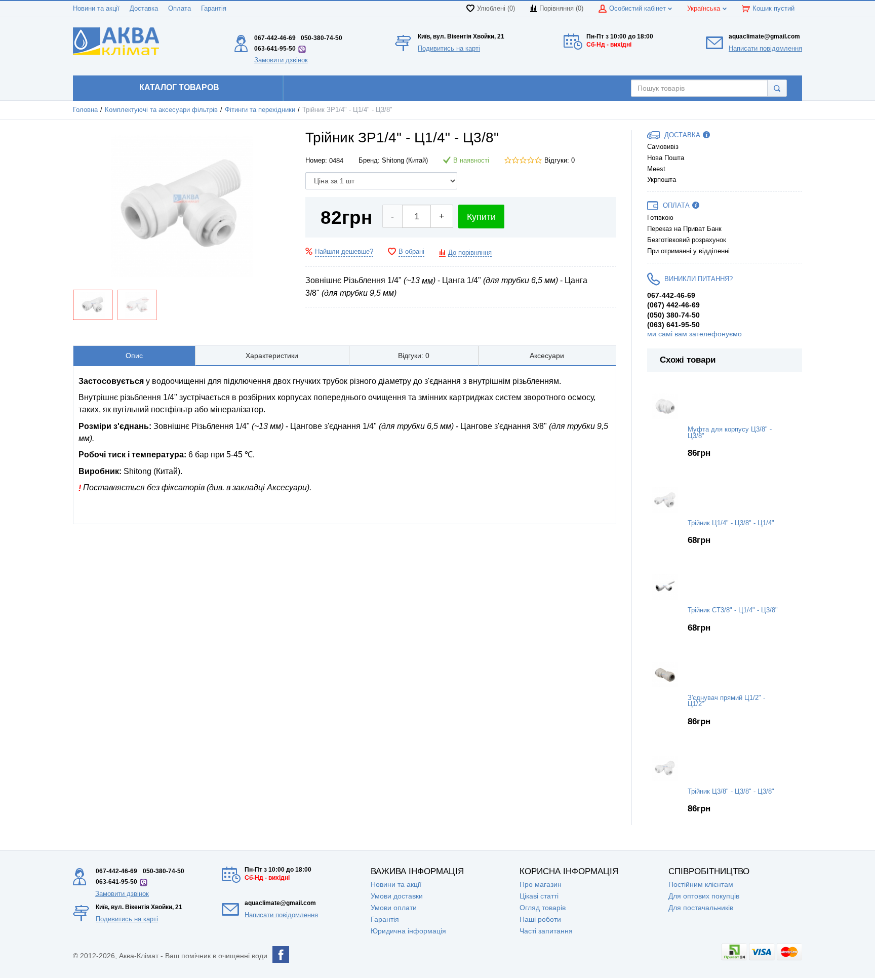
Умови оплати (394, 908)
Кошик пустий (773, 8)
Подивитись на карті (449, 48)
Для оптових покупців (703, 896)
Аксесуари (547, 355)
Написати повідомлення (765, 48)
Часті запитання (546, 931)
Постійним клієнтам (700, 884)
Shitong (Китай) (405, 160)
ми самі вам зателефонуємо (694, 334)
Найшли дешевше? (344, 251)
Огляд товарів (543, 908)
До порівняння (470, 252)
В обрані (411, 251)
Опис (134, 355)
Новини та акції (96, 8)
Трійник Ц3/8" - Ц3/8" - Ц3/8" (731, 791)
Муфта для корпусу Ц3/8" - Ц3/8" (730, 433)
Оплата (179, 8)
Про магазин (541, 884)
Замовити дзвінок (281, 60)
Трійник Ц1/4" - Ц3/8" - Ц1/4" (731, 523)
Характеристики (272, 355)
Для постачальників (700, 908)
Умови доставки (397, 896)
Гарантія (213, 8)
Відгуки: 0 (559, 160)
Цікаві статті (539, 896)
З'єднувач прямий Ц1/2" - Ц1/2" (726, 701)
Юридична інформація (408, 931)
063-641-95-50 (275, 48)
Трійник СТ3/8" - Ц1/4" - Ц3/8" (733, 610)
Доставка (144, 8)
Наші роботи (540, 919)
